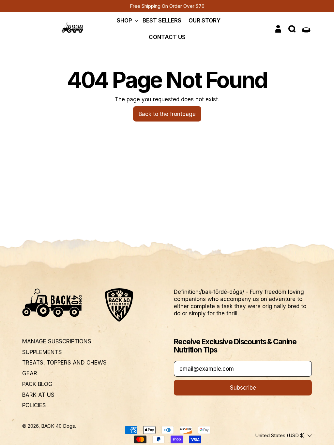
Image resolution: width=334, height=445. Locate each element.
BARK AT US (38, 395)
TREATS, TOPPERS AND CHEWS (64, 362)
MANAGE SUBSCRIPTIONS (56, 341)
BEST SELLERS (162, 20)
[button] (292, 29)
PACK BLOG (37, 384)
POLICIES (34, 405)
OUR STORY (204, 20)
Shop (124, 20)
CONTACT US (167, 37)
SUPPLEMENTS (42, 352)
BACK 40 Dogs (58, 426)
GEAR (29, 373)
